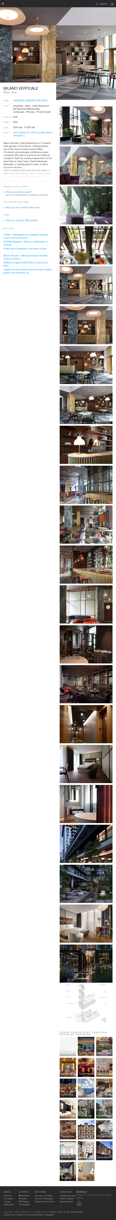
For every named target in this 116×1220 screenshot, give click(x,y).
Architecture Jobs (67, 1195)
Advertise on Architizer (45, 1201)
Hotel (35, 105)
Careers (7, 1201)
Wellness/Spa (33, 108)
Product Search (66, 1198)
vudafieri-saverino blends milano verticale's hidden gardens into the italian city (27, 271)
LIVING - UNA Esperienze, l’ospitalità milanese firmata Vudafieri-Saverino (25, 236)
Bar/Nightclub (19, 108)
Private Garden (44, 111)
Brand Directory (66, 1201)
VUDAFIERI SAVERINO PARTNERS (30, 100)
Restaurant (43, 105)
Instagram (25, 1204)
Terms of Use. (64, 1211)
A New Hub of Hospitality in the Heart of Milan (25, 248)
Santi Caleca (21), (22, 132)
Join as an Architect (43, 1195)
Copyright (49, 1214)
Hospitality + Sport (22, 105)
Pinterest (25, 1201)
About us (8, 1195)
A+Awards (8, 1198)
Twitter (24, 1198)
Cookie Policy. (77, 1211)
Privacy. (53, 1211)
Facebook (25, 1195)
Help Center (9, 1204)
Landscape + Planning (24, 111)
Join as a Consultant (44, 1198)
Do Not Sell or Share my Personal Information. (24, 1214)
